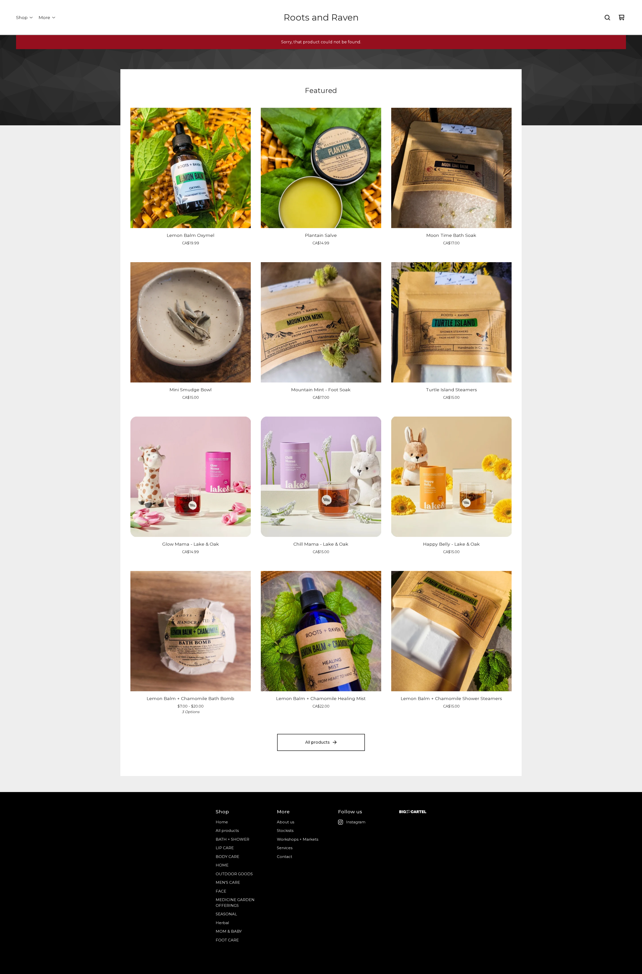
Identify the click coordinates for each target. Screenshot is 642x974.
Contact (284, 856)
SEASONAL (226, 914)
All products (317, 742)
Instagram (355, 822)
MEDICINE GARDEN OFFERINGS (235, 902)
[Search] (607, 17)
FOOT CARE (227, 940)
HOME (222, 865)
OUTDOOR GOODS (234, 873)
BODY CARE (227, 856)
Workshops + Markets (297, 839)
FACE (221, 891)
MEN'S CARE (228, 882)
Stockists (285, 830)
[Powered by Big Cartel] (412, 811)
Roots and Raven (321, 17)
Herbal (222, 922)
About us (285, 822)
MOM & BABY (229, 931)
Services (284, 847)
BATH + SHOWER (232, 839)
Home (222, 822)
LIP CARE (225, 847)
